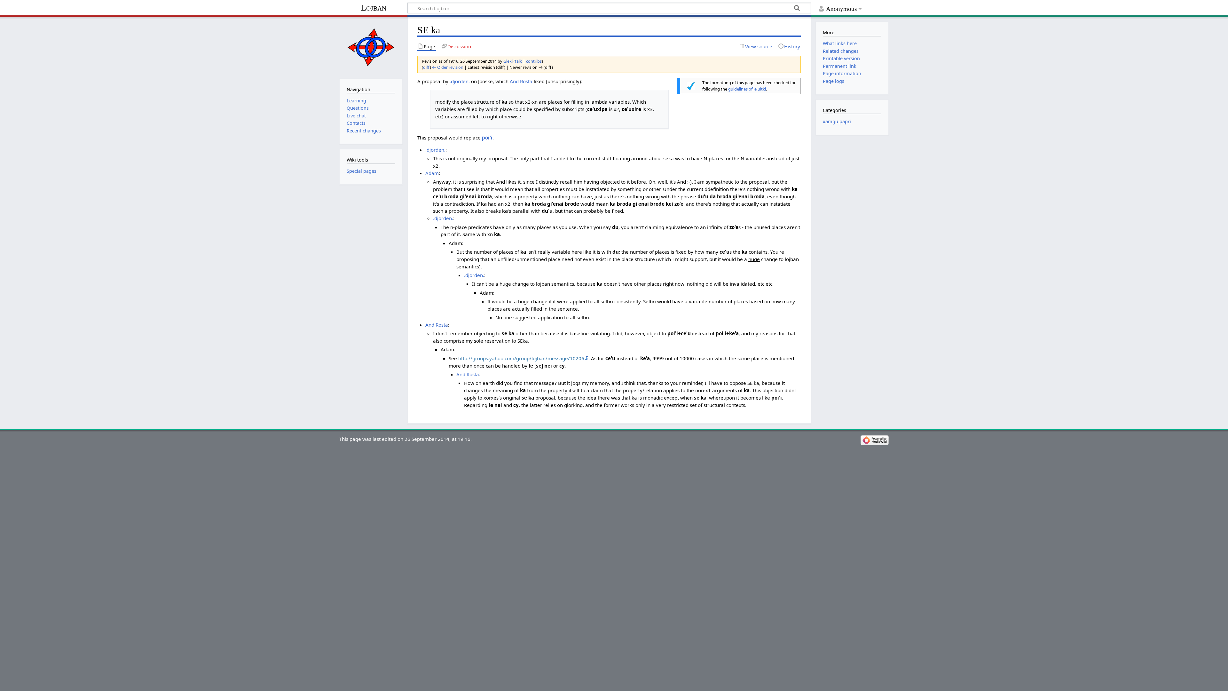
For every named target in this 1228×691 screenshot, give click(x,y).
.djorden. (460, 81)
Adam (432, 173)
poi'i (487, 137)
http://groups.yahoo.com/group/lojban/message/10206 (521, 358)
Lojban (373, 7)
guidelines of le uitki (747, 89)
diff (426, 67)
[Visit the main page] (371, 47)
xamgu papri (837, 121)
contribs (534, 61)
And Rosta (521, 81)
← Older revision (447, 67)
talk (518, 61)
